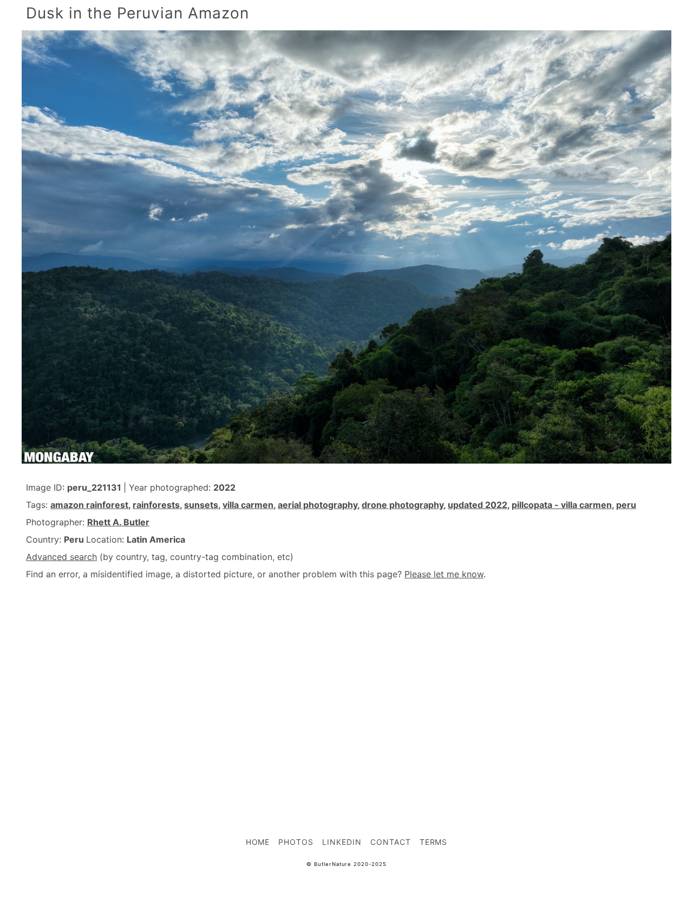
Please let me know (443, 574)
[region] (346, 684)
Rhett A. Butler (118, 522)
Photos (295, 841)
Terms (434, 841)
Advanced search (61, 556)
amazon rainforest (89, 504)
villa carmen (248, 504)
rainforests (156, 504)
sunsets (201, 504)
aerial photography (317, 504)
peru (626, 504)
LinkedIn (342, 841)
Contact (390, 841)
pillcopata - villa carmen (562, 504)
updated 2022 (477, 504)
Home (258, 841)
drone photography (402, 504)
